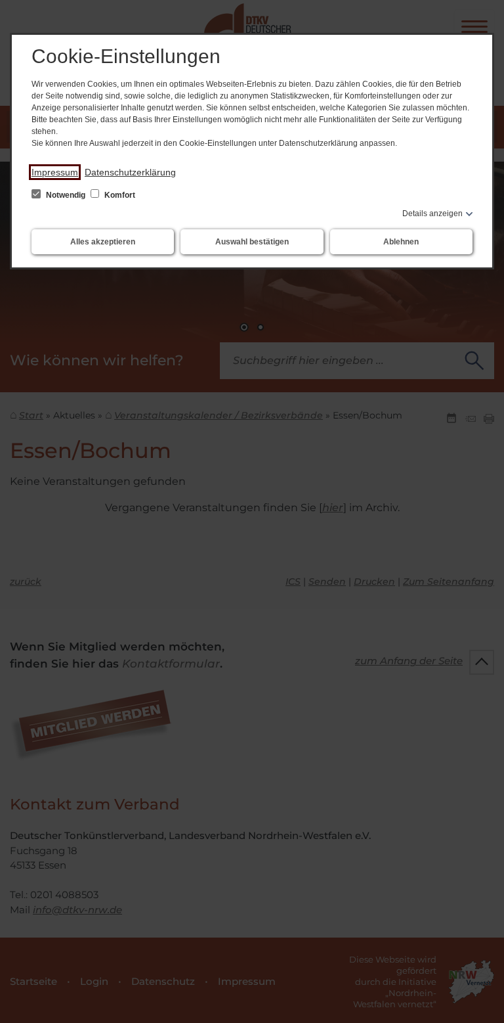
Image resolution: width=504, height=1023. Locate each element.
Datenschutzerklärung (130, 172)
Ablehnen (401, 241)
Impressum (55, 172)
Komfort (118, 195)
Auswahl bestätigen (252, 241)
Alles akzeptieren (102, 241)
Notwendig (65, 195)
